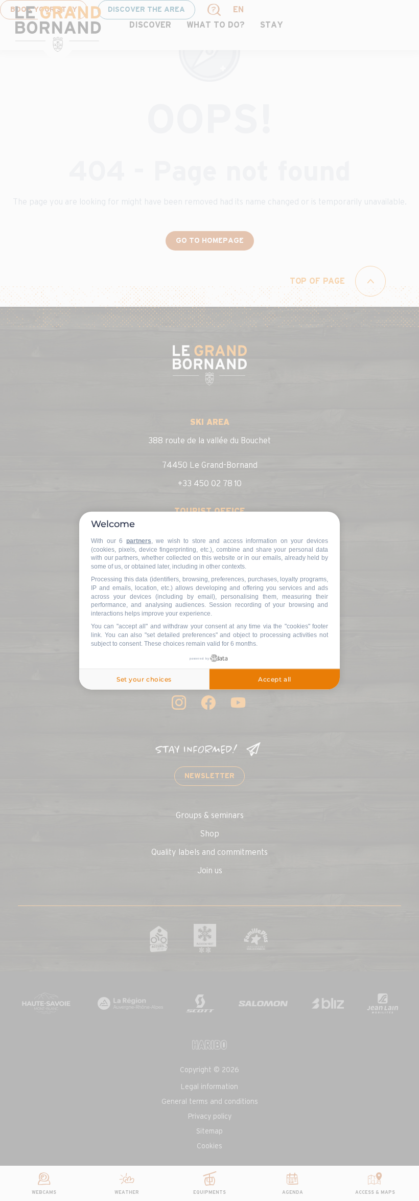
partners (138, 541)
